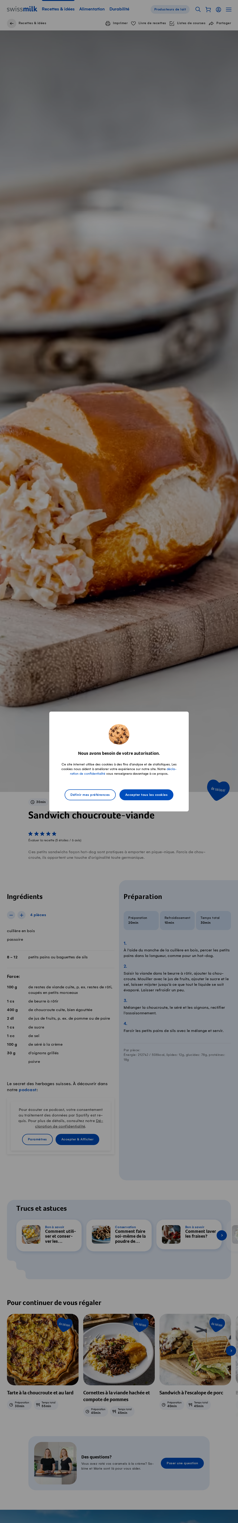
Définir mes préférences (90, 795)
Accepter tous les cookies (146, 795)
